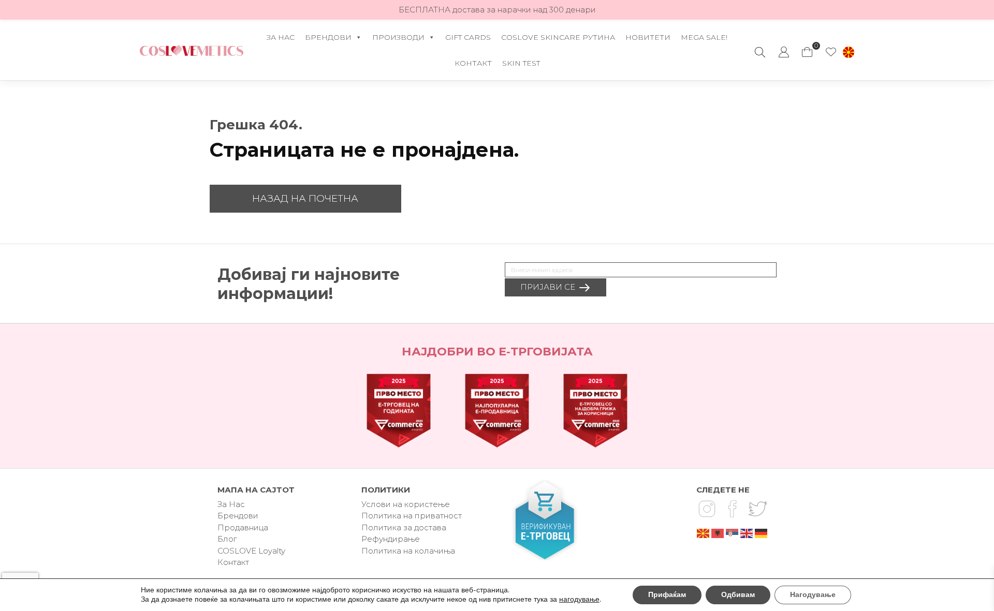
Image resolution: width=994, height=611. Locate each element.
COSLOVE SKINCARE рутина (558, 37)
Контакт (473, 63)
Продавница (242, 527)
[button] (848, 52)
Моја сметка (783, 52)
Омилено (831, 52)
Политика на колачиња (408, 551)
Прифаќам (667, 595)
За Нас (281, 37)
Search (760, 52)
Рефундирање (390, 539)
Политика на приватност (411, 515)
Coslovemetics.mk (191, 50)
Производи (398, 37)
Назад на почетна (305, 198)
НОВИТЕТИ (647, 37)
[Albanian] (718, 533)
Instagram (706, 509)
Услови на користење (405, 504)
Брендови (328, 37)
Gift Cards (468, 37)
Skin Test (521, 63)
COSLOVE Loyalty (251, 551)
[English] (747, 533)
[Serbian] (732, 533)
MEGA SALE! (704, 37)
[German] (761, 533)
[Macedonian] (703, 533)
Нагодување (813, 595)
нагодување (579, 599)
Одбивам (738, 595)
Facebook (732, 509)
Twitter (757, 509)
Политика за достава (403, 527)
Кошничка (807, 47)
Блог (227, 539)
